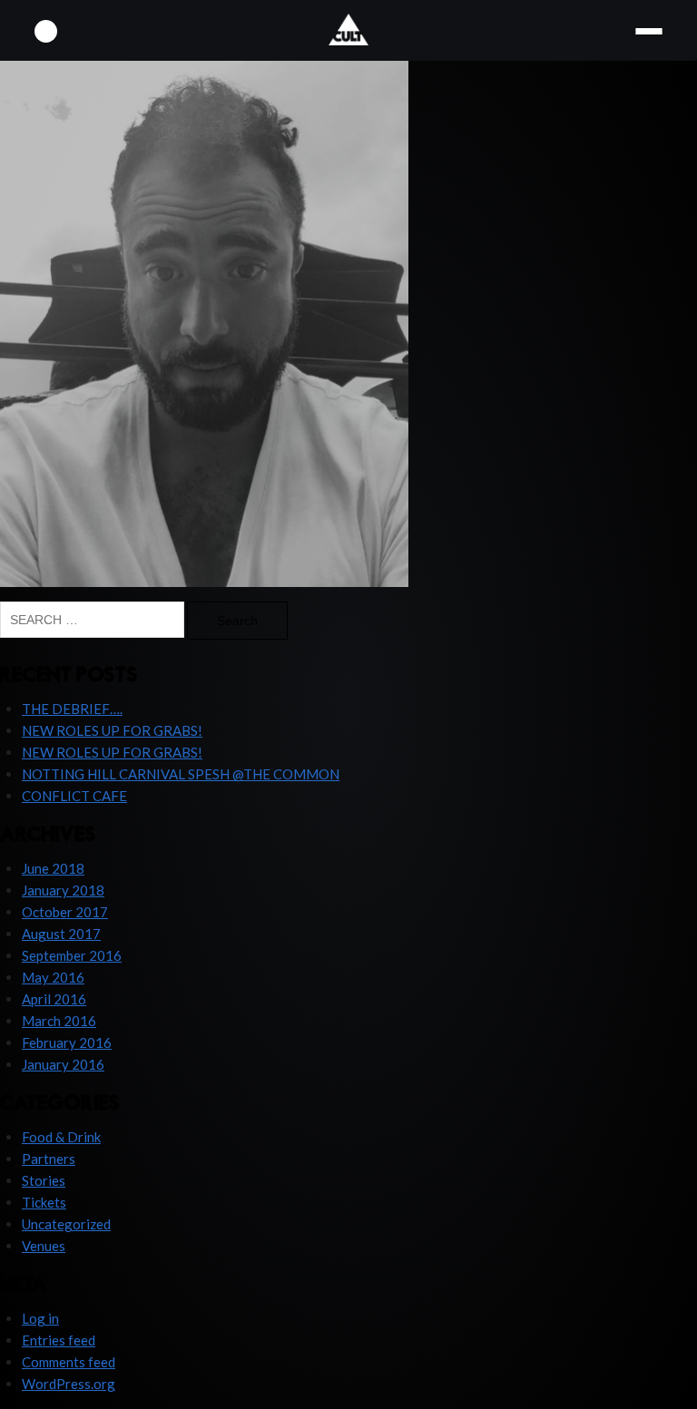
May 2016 (53, 977)
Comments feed (68, 1362)
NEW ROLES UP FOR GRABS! (112, 730)
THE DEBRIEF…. (72, 708)
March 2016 (59, 1021)
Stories (43, 1180)
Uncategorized (66, 1224)
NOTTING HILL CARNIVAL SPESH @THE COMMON (180, 774)
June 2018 (53, 868)
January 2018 (63, 890)
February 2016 (67, 1042)
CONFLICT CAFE (74, 796)
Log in (40, 1318)
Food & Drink (61, 1137)
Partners (48, 1158)
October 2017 (65, 912)
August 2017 (61, 933)
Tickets (44, 1202)
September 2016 (72, 955)
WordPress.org (68, 1383)
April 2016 (54, 999)
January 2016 (63, 1064)
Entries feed (58, 1340)
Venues (43, 1246)
